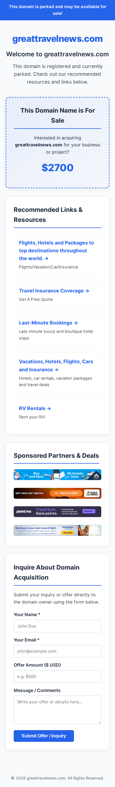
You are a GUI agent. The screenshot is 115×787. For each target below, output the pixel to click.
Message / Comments (37, 690)
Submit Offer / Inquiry (43, 735)
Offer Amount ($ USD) (37, 665)
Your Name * (27, 614)
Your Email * (27, 640)
